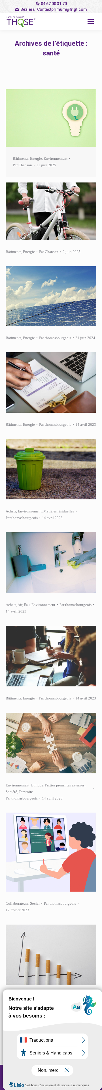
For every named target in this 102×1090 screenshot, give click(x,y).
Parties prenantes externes (64, 785)
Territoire (26, 792)
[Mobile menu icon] (90, 21)
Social (35, 903)
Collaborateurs (17, 903)
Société (11, 792)
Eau (27, 605)
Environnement (55, 158)
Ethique (37, 785)
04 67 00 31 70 (54, 3)
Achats (11, 511)
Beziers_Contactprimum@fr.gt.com (53, 9)
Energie (36, 158)
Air (20, 605)
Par (22, 165)
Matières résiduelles (58, 511)
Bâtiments (20, 158)
